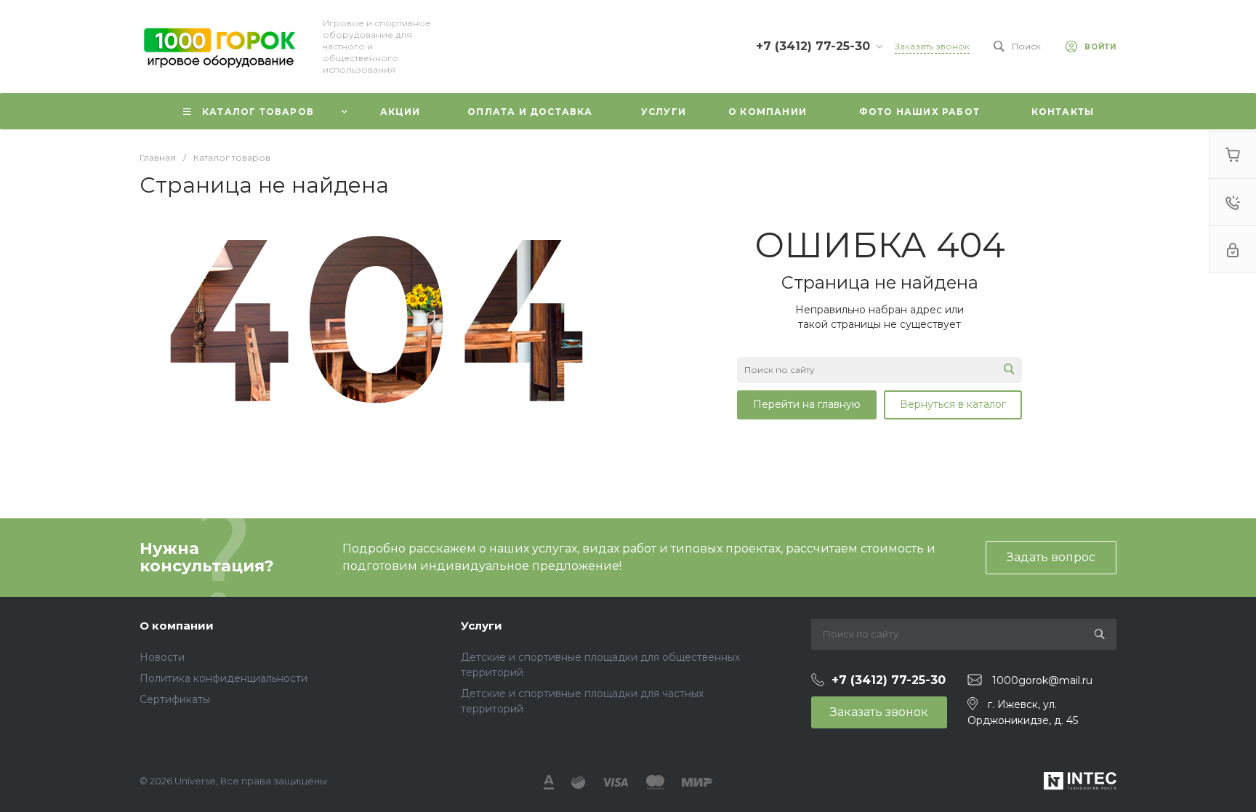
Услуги (481, 625)
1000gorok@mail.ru (1042, 680)
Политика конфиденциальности (223, 678)
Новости (162, 657)
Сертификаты (175, 699)
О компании (177, 625)
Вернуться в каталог (953, 404)
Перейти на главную (807, 404)
